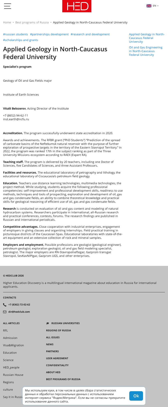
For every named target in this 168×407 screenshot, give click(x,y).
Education (10, 352)
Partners (52, 351)
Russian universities (65, 323)
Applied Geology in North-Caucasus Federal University (147, 37)
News (49, 344)
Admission (10, 338)
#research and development (90, 34)
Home (7, 22)
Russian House (13, 375)
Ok (136, 396)
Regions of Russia (58, 330)
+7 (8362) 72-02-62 (19, 304)
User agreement (57, 358)
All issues (53, 337)
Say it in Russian (14, 397)
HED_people (11, 367)
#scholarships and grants (20, 40)
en (154, 5)
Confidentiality (57, 365)
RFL (5, 330)
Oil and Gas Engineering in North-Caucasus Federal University (145, 51)
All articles (11, 323)
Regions (8, 382)
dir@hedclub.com (19, 311)
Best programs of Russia (32, 22)
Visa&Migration (13, 345)
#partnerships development (49, 34)
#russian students (15, 34)
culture (8, 389)
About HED (53, 372)
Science (8, 360)
